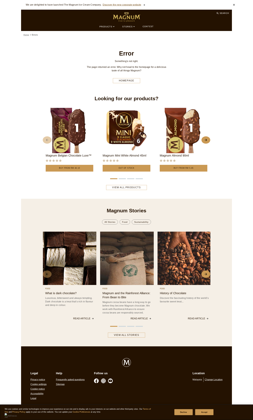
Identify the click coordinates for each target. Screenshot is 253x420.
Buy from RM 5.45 (183, 168)
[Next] (205, 140)
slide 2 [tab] (122, 178)
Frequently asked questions (70, 379)
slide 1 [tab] (113, 178)
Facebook (96, 380)
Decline (183, 412)
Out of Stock (126, 168)
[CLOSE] (234, 4)
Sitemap (60, 384)
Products (105, 26)
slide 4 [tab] (139, 178)
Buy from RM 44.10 (69, 168)
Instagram (103, 380)
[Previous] (47, 140)
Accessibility (36, 393)
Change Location (214, 379)
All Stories (110, 222)
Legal (33, 398)
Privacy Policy (18, 412)
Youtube (110, 380)
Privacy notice (37, 379)
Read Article (81, 318)
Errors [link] (35, 35)
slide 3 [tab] (130, 178)
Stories (127, 26)
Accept (204, 412)
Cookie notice (37, 389)
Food (125, 222)
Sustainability (141, 222)
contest (148, 26)
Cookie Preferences (81, 412)
